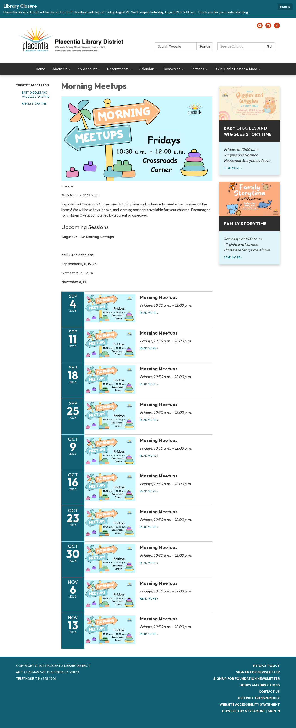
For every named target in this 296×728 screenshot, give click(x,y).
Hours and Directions (260, 685)
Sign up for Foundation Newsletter (246, 679)
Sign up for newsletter (258, 672)
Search (204, 46)
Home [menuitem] (40, 68)
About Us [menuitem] (59, 68)
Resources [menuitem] (172, 68)
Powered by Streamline (243, 711)
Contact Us (269, 691)
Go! (269, 46)
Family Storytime (34, 103)
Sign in (274, 711)
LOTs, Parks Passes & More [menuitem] (235, 68)
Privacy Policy (266, 666)
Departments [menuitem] (118, 68)
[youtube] (260, 27)
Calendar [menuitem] (146, 68)
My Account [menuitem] (87, 68)
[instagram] (268, 27)
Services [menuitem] (197, 68)
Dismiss (285, 6)
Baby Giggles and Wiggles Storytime (35, 94)
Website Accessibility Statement (250, 704)
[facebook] (277, 27)
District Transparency (259, 698)
